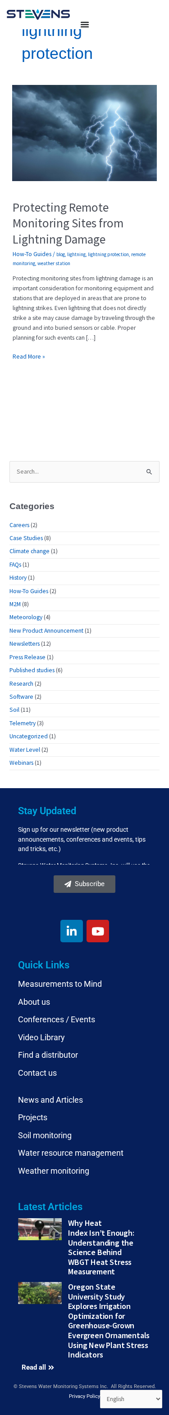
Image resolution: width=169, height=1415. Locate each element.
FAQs (15, 564)
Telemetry (22, 723)
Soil (14, 710)
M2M (15, 604)
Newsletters (24, 644)
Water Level (24, 750)
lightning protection (108, 254)
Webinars (21, 763)
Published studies (32, 670)
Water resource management (70, 1153)
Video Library (41, 1037)
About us (34, 1002)
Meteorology (25, 617)
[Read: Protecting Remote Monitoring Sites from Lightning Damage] (84, 132)
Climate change (29, 551)
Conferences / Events (56, 1019)
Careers (19, 525)
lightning (76, 254)
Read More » (29, 356)
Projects (32, 1117)
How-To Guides (32, 254)
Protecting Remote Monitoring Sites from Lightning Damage (68, 223)
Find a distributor (48, 1055)
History (18, 577)
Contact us (37, 1073)
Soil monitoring (45, 1135)
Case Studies (26, 538)
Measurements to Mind (60, 984)
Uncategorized (28, 736)
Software (21, 697)
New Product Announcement (46, 630)
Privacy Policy (84, 1396)
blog (60, 254)
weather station (53, 263)
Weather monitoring (53, 1170)
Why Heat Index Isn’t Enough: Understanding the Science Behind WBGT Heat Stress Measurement (101, 1247)
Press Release (27, 657)
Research (21, 684)
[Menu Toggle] (84, 24)
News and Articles (50, 1099)
